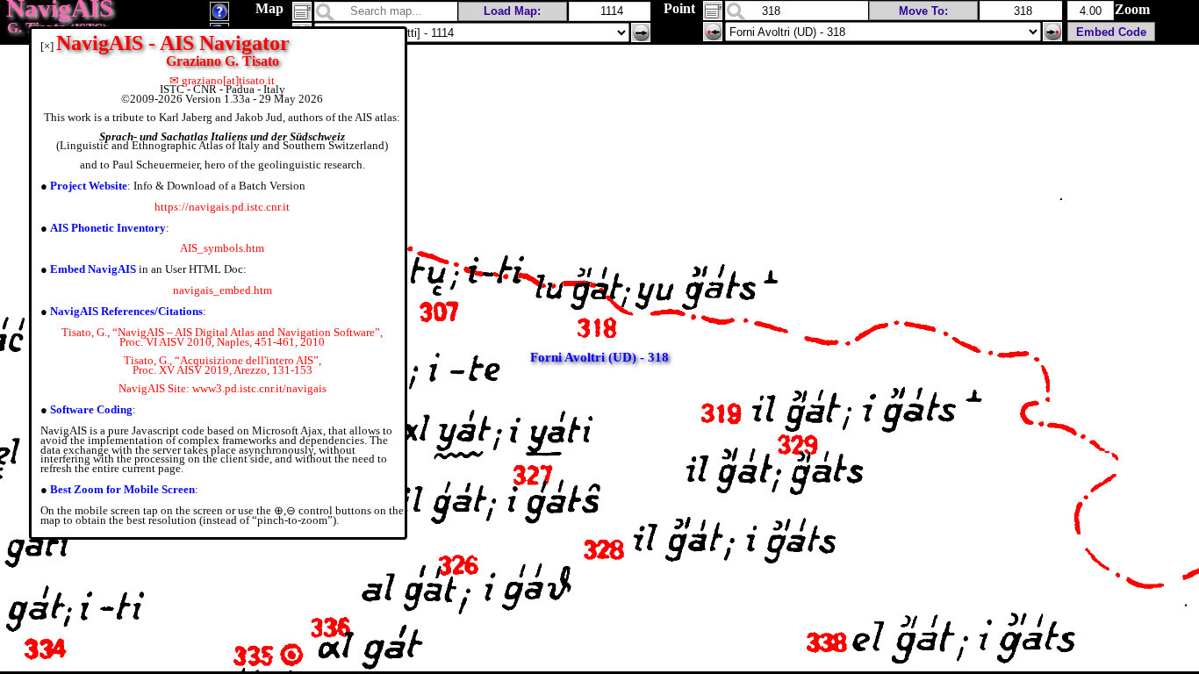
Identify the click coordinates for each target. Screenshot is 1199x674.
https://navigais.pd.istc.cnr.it (222, 206)
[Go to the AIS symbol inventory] (219, 16)
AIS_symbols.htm (222, 248)
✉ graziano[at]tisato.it (222, 80)
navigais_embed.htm (222, 290)
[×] (47, 46)
